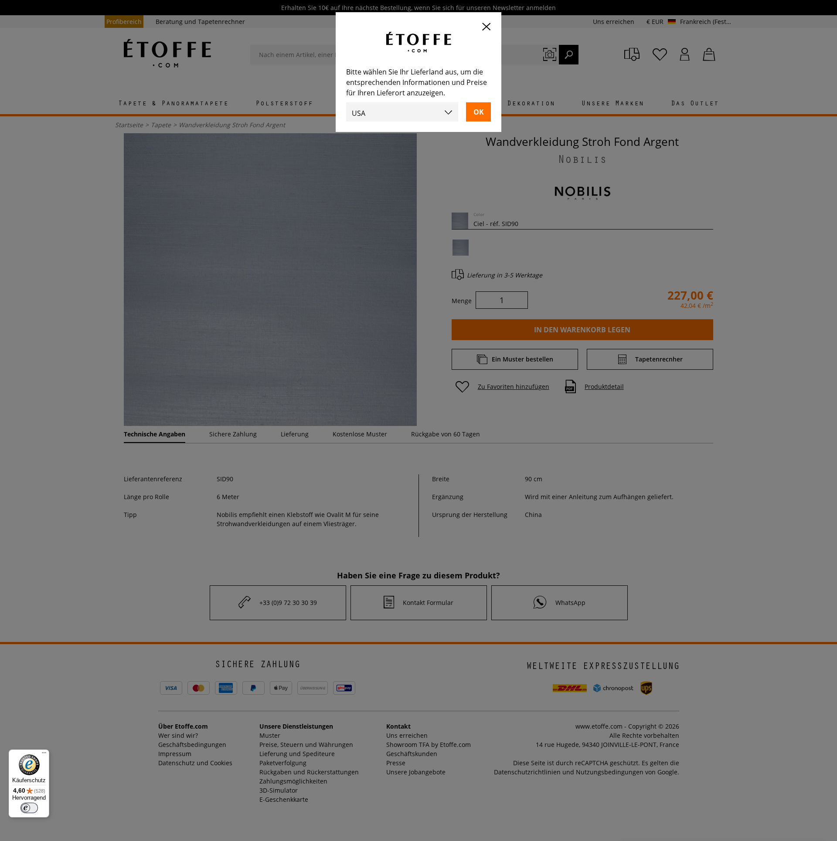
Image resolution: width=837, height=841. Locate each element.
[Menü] (44, 755)
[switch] (29, 808)
